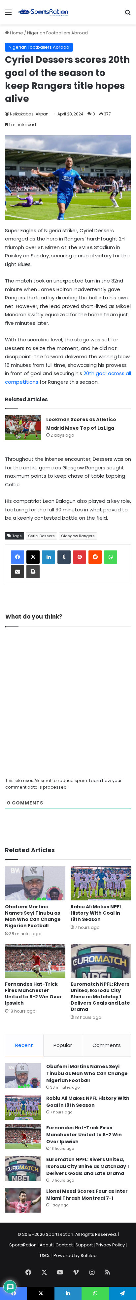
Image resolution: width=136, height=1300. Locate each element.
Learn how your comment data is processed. (63, 783)
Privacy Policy (110, 1245)
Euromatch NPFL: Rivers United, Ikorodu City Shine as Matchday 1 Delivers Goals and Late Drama (100, 997)
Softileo (89, 1255)
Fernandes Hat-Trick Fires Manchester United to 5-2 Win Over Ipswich (33, 993)
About (46, 1245)
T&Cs (45, 1255)
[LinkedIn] (48, 557)
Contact (64, 1245)
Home (16, 33)
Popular (62, 1045)
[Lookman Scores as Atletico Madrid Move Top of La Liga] (23, 427)
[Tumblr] (64, 557)
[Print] (33, 571)
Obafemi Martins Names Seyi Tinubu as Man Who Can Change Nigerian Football (33, 916)
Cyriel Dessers (41, 536)
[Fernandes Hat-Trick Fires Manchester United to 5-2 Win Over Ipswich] (35, 961)
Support (84, 1245)
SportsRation (23, 1245)
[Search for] (127, 14)
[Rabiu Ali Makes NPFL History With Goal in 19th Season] (101, 883)
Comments (106, 1045)
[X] (33, 557)
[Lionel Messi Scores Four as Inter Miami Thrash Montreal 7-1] (23, 1200)
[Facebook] (17, 557)
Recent (24, 1045)
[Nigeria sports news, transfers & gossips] (43, 12)
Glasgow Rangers (78, 536)
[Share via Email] (17, 571)
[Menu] (8, 14)
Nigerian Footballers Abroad (57, 33)
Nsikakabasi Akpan (29, 114)
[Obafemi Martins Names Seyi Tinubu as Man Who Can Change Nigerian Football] (35, 883)
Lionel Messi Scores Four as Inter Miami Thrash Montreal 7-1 (87, 1194)
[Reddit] (95, 557)
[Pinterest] (79, 557)
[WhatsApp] (110, 557)
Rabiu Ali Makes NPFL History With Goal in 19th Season (96, 913)
